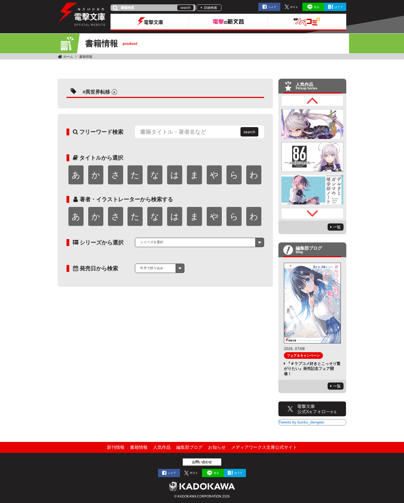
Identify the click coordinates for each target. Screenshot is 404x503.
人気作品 (162, 447)
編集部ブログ (189, 447)
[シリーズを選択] (199, 242)
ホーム (68, 57)
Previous (312, 100)
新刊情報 (115, 447)
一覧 (337, 227)
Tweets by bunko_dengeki (301, 422)
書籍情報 (85, 57)
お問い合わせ (202, 462)
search (185, 8)
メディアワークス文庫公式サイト (264, 447)
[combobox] (199, 242)
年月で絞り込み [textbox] (151, 268)
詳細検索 (210, 8)
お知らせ (217, 447)
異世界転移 (97, 92)
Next (312, 213)
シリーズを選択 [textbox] (151, 242)
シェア (272, 7)
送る (316, 7)
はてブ (338, 7)
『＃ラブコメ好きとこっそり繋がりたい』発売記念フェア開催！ (312, 368)
